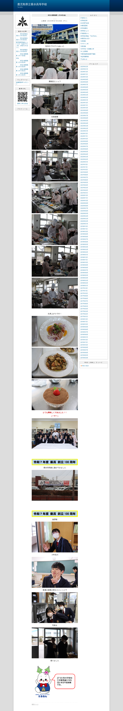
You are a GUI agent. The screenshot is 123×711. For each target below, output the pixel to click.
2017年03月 (84, 311)
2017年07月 (84, 301)
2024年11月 (84, 74)
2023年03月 (84, 126)
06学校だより (84, 31)
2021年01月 (84, 193)
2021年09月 (84, 172)
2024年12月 (84, 71)
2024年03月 (84, 95)
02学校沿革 (83, 20)
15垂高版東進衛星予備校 (87, 54)
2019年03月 (84, 249)
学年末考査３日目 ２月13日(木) (22, 34)
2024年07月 (84, 84)
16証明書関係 (84, 56)
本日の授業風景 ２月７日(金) (22, 54)
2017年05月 (84, 306)
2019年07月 (84, 239)
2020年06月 (84, 211)
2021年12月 (84, 164)
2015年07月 (84, 350)
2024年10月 (84, 77)
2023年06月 (84, 118)
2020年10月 (84, 200)
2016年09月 (84, 327)
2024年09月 (84, 79)
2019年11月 (84, 229)
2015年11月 (84, 342)
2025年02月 (84, 66)
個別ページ (35, 704)
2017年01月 (84, 316)
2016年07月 (84, 332)
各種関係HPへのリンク (22, 83)
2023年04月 (84, 123)
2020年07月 (84, 208)
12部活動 (83, 46)
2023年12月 (84, 102)
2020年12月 (84, 195)
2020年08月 (84, 205)
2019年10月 (84, 231)
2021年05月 (84, 182)
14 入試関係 (84, 51)
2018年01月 (84, 285)
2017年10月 (84, 293)
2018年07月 (84, 270)
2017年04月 (84, 308)
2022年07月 (84, 146)
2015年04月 (84, 358)
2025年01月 (84, 69)
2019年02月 (84, 252)
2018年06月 (84, 272)
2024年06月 (84, 87)
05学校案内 (84, 28)
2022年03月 (84, 156)
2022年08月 (84, 144)
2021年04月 (84, 185)
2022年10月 (84, 138)
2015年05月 (84, 355)
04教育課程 (84, 25)
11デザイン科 (84, 43)
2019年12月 (84, 226)
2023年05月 (84, 120)
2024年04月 (84, 92)
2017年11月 (84, 290)
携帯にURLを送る (22, 103)
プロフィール (22, 109)
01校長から (83, 18)
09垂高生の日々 (85, 38)
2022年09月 (84, 141)
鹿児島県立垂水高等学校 (32, 4)
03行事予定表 (84, 23)
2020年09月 (84, 203)
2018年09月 (84, 265)
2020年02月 (84, 221)
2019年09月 (84, 234)
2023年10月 (84, 107)
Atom (87, 366)
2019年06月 (84, 242)
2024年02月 (84, 97)
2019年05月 (84, 244)
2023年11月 (84, 105)
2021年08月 (84, 175)
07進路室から (84, 33)
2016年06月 (84, 334)
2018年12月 (84, 257)
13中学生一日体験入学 (87, 49)
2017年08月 (84, 298)
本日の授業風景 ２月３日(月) (22, 74)
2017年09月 (84, 296)
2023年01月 (84, 131)
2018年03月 (84, 280)
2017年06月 (84, 303)
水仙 (17, 58)
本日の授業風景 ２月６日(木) (22, 61)
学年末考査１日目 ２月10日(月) (22, 50)
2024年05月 (84, 89)
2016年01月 (84, 337)
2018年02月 (84, 283)
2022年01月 (84, 162)
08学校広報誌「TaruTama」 (89, 36)
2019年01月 (84, 254)
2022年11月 (84, 136)
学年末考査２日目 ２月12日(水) (22, 39)
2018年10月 (84, 262)
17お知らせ (83, 59)
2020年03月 (84, 218)
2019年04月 (84, 247)
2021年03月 (84, 187)
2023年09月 (84, 110)
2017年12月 (84, 288)
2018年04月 (84, 278)
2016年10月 (84, 324)
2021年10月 (84, 169)
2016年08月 (84, 329)
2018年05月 (84, 275)
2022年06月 (84, 149)
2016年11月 (84, 321)
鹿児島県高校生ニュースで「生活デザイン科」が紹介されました (22, 44)
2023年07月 (84, 115)
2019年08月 (84, 236)
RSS (83, 366)
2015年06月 (84, 352)
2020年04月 (84, 216)
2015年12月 (84, 339)
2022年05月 (84, 151)
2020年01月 (84, 223)
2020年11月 (84, 198)
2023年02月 (84, 128)
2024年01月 (84, 100)
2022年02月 (84, 159)
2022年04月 (84, 154)
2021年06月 (84, 180)
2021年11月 (84, 167)
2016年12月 (84, 319)
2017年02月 (84, 314)
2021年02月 (84, 190)
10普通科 (83, 41)
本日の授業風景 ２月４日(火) (22, 70)
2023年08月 (84, 113)
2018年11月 (84, 260)
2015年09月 (84, 347)
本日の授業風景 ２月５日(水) (22, 65)
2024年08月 (84, 82)
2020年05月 (84, 213)
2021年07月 (84, 177)
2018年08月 (84, 267)
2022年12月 (84, 133)
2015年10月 (84, 345)
